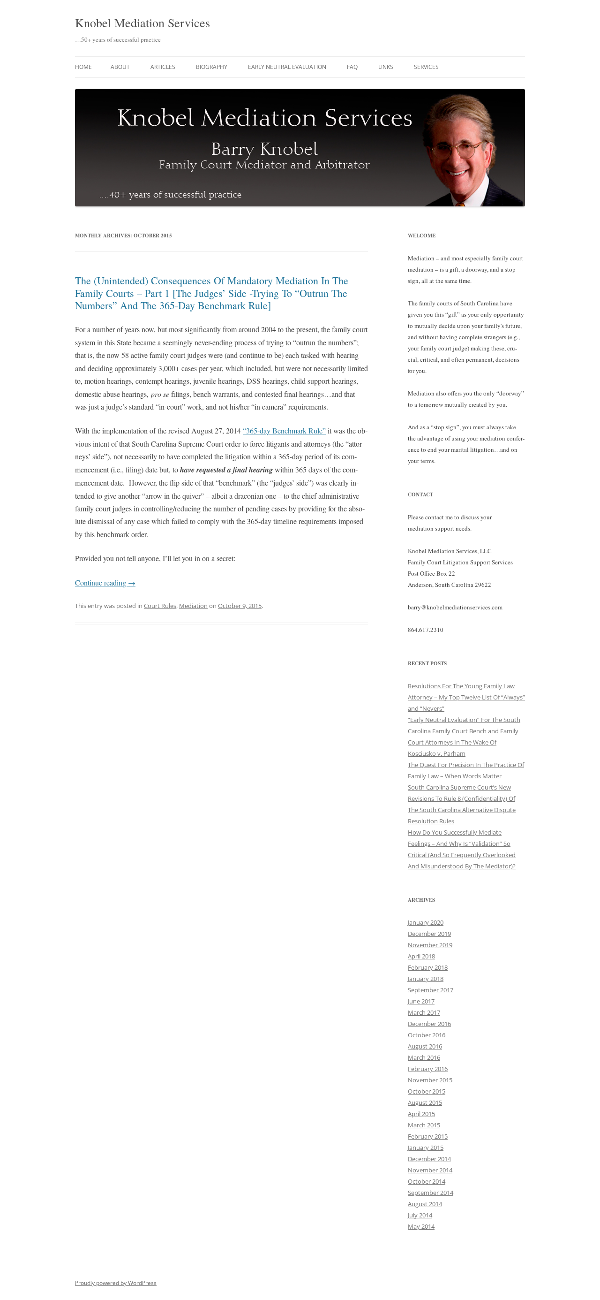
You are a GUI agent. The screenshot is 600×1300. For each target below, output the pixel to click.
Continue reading (105, 582)
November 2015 (430, 1080)
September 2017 (430, 990)
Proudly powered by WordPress (116, 1283)
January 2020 (425, 922)
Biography (211, 67)
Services (426, 67)
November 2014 (430, 1170)
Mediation (193, 605)
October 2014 (426, 1181)
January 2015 (425, 1147)
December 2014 (429, 1159)
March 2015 (424, 1125)
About (120, 67)
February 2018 (428, 967)
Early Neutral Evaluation (287, 67)
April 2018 (421, 956)
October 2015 (426, 1091)
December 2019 (429, 933)
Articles (162, 67)
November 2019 (430, 945)
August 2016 (425, 1046)
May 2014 (421, 1226)
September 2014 (430, 1192)
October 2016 (426, 1035)
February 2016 (428, 1068)
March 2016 (424, 1057)
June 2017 (421, 1001)
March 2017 (424, 1012)
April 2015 (421, 1114)
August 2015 (425, 1102)
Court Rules (160, 605)
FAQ (352, 67)
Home (83, 67)
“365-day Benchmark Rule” (284, 430)
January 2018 (425, 978)
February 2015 (428, 1136)
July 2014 (420, 1215)
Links (385, 67)
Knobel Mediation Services (142, 22)
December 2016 (429, 1023)
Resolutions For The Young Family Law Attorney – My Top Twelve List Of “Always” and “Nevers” (466, 697)
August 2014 (425, 1204)
